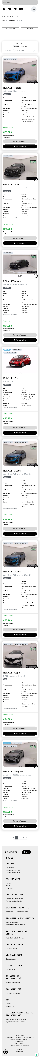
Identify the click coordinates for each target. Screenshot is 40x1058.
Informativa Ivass (12, 922)
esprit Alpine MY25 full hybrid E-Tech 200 (17, 474)
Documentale (10, 969)
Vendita (8, 1004)
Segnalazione (11, 959)
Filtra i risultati (29, 28)
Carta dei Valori (11, 948)
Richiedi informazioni (20, 141)
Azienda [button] (6, 2)
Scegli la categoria (10, 28)
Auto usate (9, 888)
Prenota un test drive (13, 872)
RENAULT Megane (13, 771)
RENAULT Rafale (12, 87)
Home (3, 20)
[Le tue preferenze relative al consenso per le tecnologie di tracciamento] (36, 1054)
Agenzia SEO (20, 1051)
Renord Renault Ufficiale (14, 899)
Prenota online (20, 146)
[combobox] (24, 50)
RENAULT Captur (12, 672)
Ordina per (8, 50)
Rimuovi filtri (23, 46)
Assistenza (10, 1006)
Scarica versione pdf (13, 982)
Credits (19, 1049)
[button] (36, 82)
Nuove (8, 883)
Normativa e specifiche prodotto (17, 912)
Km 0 (8, 886)
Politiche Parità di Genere (15, 938)
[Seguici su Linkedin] (12, 858)
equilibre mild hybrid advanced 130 (15, 188)
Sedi (21, 9)
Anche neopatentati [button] (9, 218)
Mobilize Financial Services (15, 925)
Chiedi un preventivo (13, 870)
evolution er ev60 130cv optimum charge (17, 775)
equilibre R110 (8, 381)
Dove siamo (10, 868)
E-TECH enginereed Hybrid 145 (14, 676)
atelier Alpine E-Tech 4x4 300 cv (14, 91)
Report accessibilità (13, 993)
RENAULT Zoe (10, 378)
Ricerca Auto (12, 20)
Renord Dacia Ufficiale (14, 901)
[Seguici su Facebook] (6, 858)
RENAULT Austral (12, 184)
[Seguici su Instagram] (9, 858)
